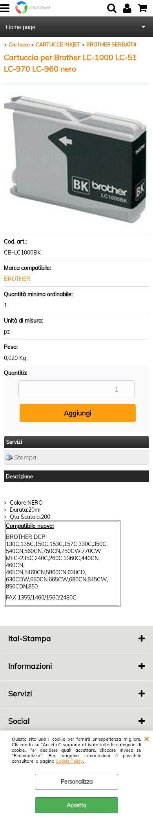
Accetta (76, 805)
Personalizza (77, 781)
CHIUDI (146, 738)
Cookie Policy (69, 761)
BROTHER (17, 278)
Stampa (25, 457)
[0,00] (143, 8)
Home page (20, 27)
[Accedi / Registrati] (128, 8)
